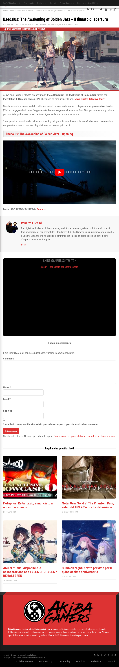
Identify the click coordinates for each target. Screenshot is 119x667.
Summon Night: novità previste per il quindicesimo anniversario (87, 570)
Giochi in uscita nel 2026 (87, 3)
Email (6, 399)
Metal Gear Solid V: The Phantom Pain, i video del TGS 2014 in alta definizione (88, 505)
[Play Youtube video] (59, 172)
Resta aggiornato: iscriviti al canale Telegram (26, 29)
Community (29, 3)
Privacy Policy (45, 661)
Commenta (8, 358)
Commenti (42, 25)
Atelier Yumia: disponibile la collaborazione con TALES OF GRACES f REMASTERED (30, 571)
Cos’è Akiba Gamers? (11, 3)
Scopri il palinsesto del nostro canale (59, 266)
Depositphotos (31, 655)
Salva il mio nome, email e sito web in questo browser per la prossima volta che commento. (50, 424)
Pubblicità (81, 661)
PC (67, 25)
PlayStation (73, 25)
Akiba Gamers (8, 10)
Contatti (53, 3)
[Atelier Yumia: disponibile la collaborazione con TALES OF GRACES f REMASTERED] (30, 562)
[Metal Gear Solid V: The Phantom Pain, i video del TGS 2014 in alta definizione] (89, 497)
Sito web (7, 410)
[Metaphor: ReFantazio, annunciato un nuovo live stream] (30, 497)
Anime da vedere (67, 3)
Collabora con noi (24, 661)
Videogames (21, 10)
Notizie (30, 10)
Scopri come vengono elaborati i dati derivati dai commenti (84, 436)
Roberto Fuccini (11, 25)
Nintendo (54, 25)
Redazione (41, 3)
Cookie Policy (64, 661)
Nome (6, 387)
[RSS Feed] (88, 9)
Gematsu (41, 209)
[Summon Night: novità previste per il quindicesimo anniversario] (89, 562)
